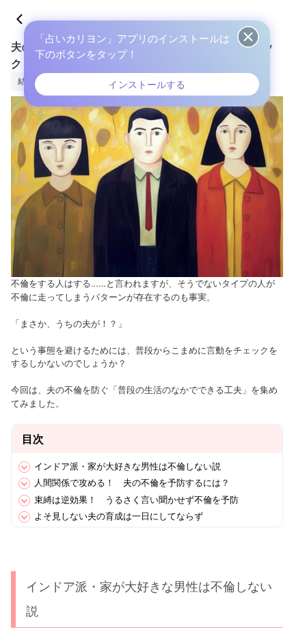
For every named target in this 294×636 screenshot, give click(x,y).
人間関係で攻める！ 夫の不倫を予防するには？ (132, 482)
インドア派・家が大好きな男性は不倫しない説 (127, 466)
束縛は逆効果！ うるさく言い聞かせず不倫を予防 (136, 499)
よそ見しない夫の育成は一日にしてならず (118, 515)
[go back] (26, 19)
